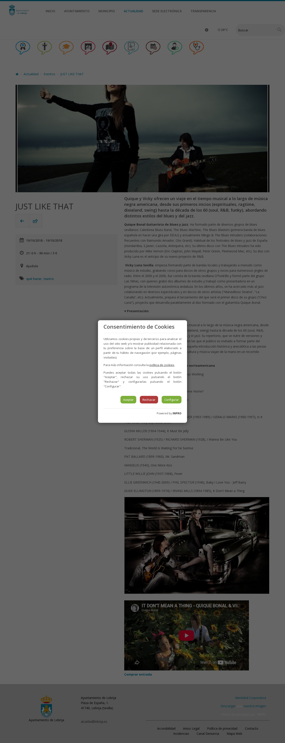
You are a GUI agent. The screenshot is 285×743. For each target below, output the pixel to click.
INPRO (177, 413)
